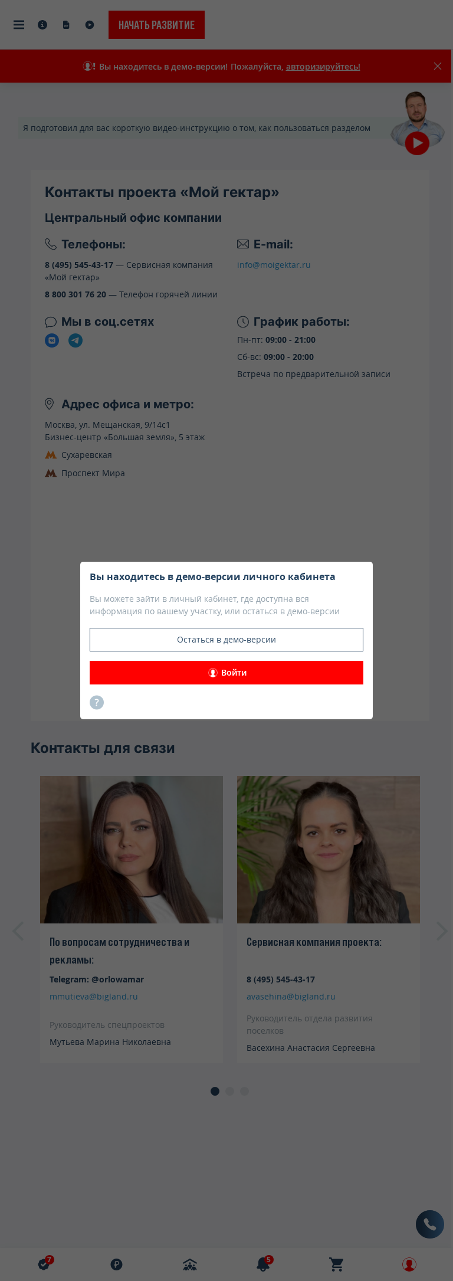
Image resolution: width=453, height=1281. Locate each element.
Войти (234, 672)
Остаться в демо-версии (226, 639)
